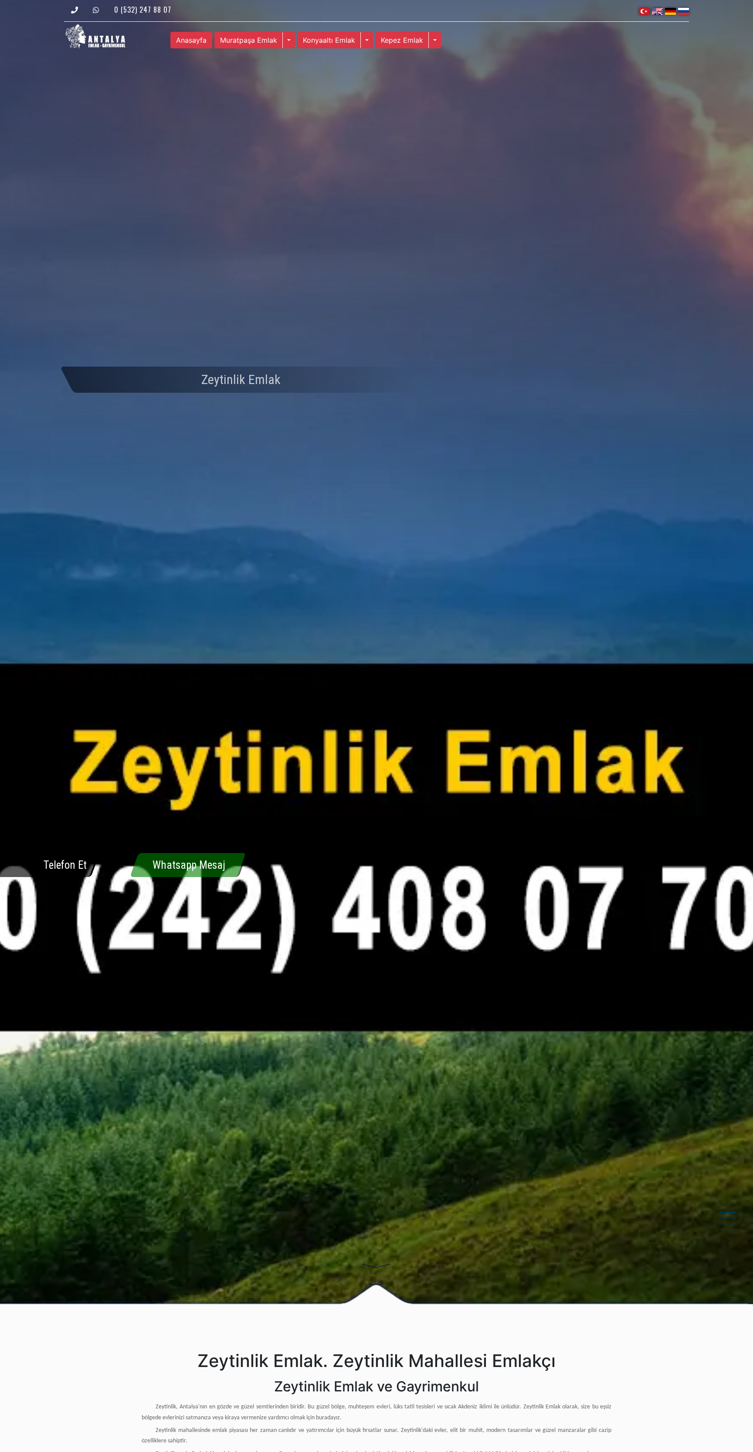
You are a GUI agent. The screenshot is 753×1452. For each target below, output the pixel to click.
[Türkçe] (644, 10)
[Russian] (683, 10)
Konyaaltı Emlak (329, 40)
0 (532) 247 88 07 (142, 9)
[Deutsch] (670, 10)
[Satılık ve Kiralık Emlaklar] (95, 35)
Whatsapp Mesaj (189, 865)
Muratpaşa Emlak (248, 40)
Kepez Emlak (402, 40)
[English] (657, 10)
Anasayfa (191, 40)
